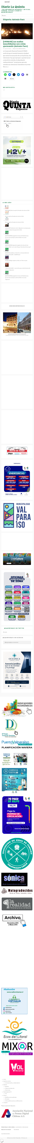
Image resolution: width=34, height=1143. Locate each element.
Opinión (5, 1084)
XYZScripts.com (24, 1137)
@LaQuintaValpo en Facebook (13, 637)
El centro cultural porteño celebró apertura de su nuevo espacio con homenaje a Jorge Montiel (17, 335)
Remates (7, 1099)
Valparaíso (18, 1127)
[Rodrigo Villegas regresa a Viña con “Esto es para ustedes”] (7, 258)
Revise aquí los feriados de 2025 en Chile (14, 216)
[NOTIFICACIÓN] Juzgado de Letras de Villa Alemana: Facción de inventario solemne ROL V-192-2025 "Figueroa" (17, 237)
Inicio (4, 1079)
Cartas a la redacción (9, 1088)
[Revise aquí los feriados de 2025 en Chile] (7, 214)
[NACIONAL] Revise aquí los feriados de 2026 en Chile (17, 210)
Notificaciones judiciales (11, 1097)
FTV (6, 1093)
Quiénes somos (7, 1081)
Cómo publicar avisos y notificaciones (13, 1100)
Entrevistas (7, 1090)
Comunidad (25, 1127)
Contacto (5, 1102)
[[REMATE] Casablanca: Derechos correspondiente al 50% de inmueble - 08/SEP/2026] (7, 251)
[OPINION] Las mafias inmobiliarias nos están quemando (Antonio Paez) (15, 44)
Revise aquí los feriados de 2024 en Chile (14, 222)
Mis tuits (5, 632)
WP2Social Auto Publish (11, 1137)
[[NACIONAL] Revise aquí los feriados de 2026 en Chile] (7, 208)
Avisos (5, 1095)
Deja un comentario (19, 48)
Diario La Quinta (13, 7)
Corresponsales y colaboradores (12, 1083)
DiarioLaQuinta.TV (7, 1092)
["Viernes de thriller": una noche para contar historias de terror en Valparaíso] (7, 266)
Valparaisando (5, 1133)
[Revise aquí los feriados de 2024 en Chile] (7, 220)
